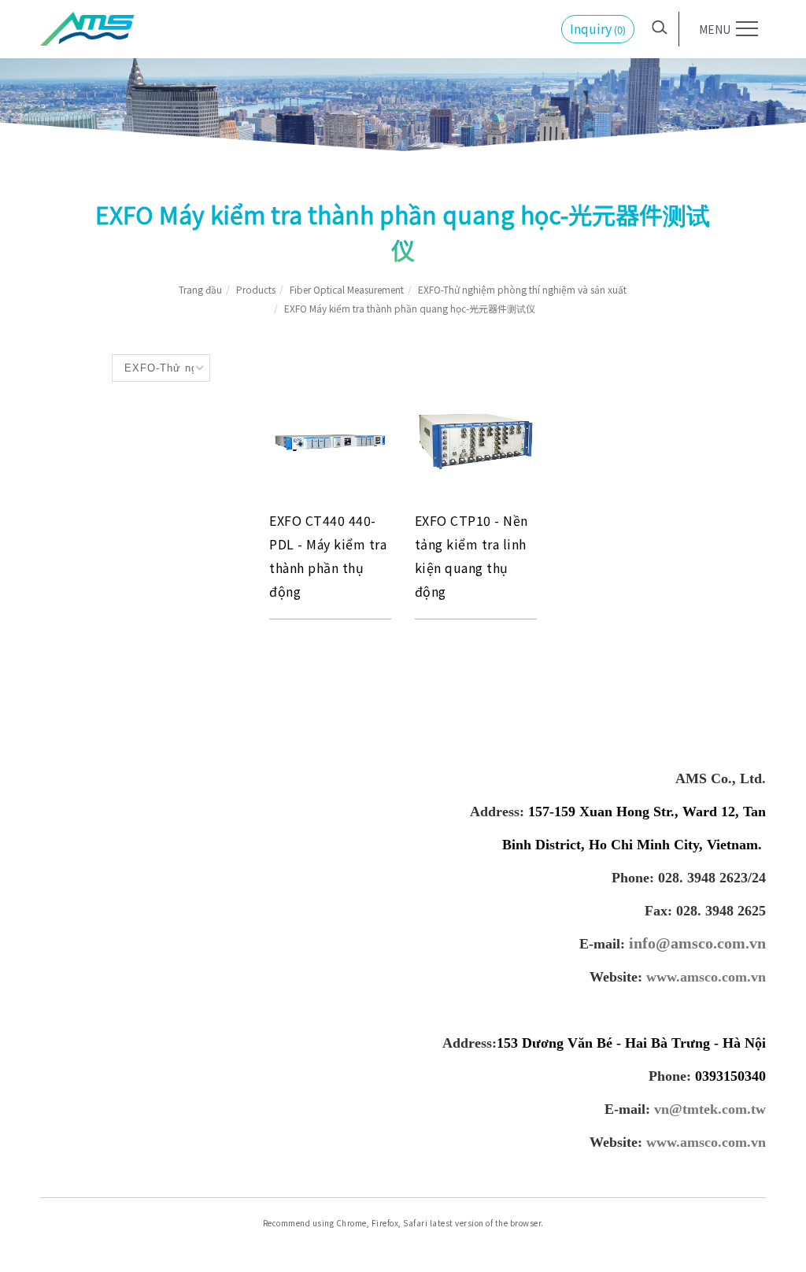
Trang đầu (200, 289)
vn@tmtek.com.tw (710, 1109)
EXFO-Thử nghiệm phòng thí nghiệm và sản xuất (522, 289)
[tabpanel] (403, 78)
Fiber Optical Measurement (347, 289)
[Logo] (87, 26)
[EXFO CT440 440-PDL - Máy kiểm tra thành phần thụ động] (330, 440)
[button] (659, 25)
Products (255, 289)
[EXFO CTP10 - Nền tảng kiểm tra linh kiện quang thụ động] (476, 439)
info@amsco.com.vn (697, 943)
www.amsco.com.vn (706, 977)
